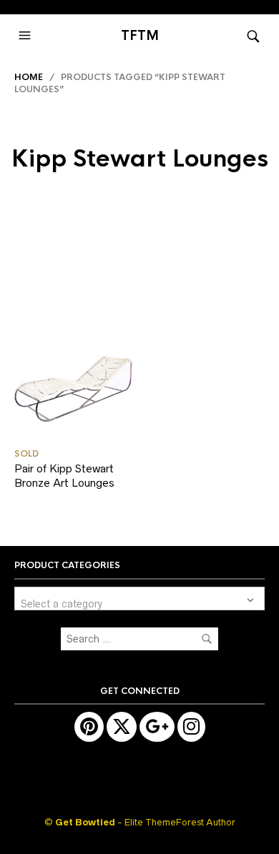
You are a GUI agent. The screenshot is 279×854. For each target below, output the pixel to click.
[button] (26, 35)
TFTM (140, 36)
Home (28, 77)
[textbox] (139, 598)
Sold (26, 454)
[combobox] (139, 598)
